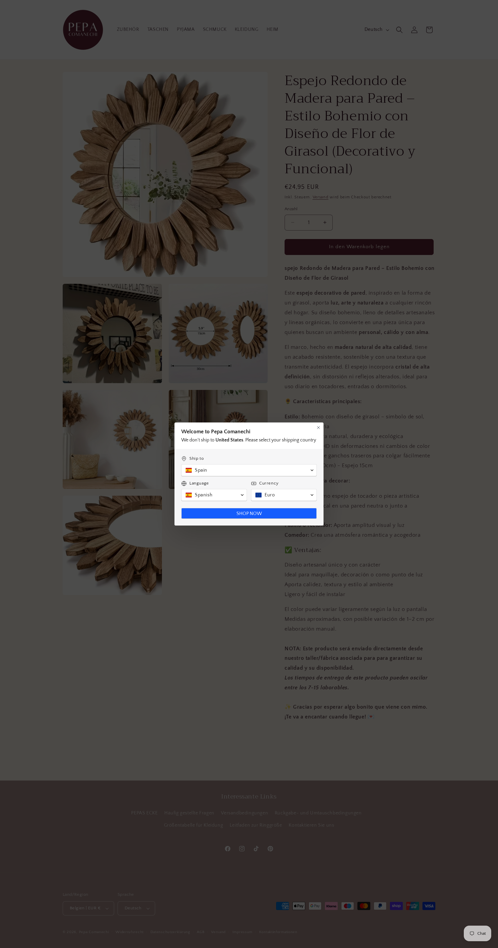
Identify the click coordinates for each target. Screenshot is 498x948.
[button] (249, 470)
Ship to (196, 458)
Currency (269, 483)
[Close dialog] (318, 427)
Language (199, 483)
